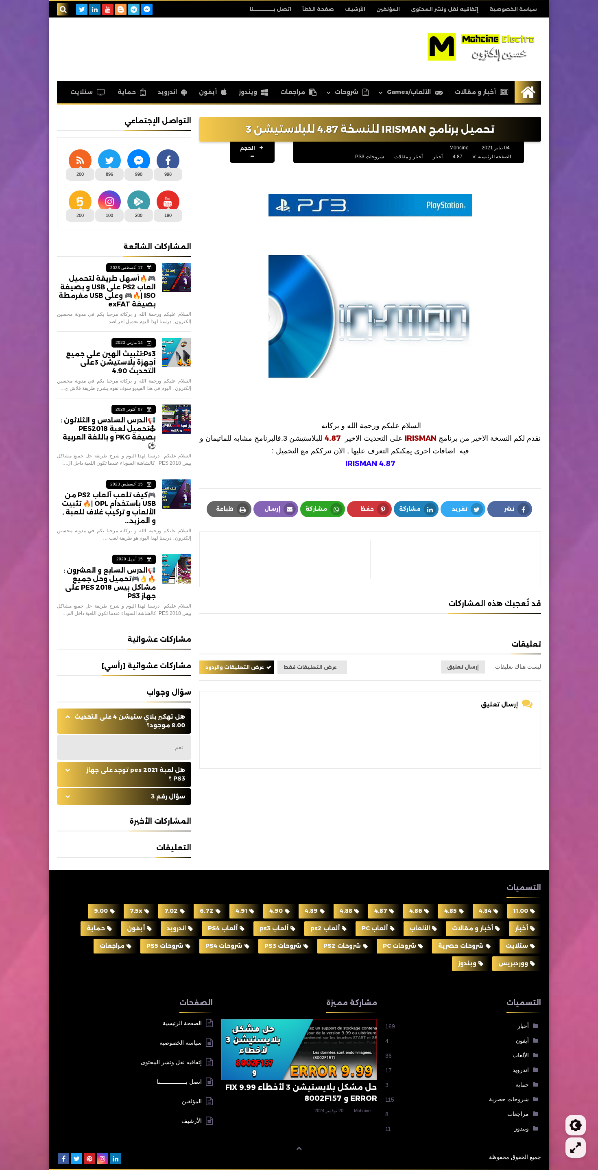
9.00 (101, 910)
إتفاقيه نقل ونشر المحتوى (444, 9)
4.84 (485, 910)
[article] (289, 559)
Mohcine (362, 1110)
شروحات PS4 (223, 945)
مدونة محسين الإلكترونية (450, 1157)
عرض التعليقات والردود (234, 667)
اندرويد (167, 92)
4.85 (450, 910)
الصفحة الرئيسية (494, 157)
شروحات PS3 (369, 157)
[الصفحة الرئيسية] (528, 92)
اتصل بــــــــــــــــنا (270, 9)
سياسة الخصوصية (513, 9)
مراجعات (292, 92)
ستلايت (81, 92)
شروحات (346, 92)
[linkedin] (94, 9)
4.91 (241, 910)
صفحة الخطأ (318, 9)
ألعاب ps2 (325, 928)
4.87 (458, 157)
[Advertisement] (205, 48)
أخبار (438, 157)
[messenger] (147, 9)
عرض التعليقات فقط (310, 667)
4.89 (311, 910)
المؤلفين (388, 9)
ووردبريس (513, 963)
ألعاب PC (375, 928)
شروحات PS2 (342, 945)
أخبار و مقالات (475, 92)
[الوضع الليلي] (575, 1125)
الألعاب (420, 928)
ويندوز (248, 92)
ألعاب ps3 (274, 928)
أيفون (208, 92)
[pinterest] (89, 1158)
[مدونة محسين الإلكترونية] (482, 47)
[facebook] (63, 1158)
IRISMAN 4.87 (370, 463)
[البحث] (63, 9)
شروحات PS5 (164, 945)
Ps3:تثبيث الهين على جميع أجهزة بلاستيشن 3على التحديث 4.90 (111, 362)
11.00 (520, 910)
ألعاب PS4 (223, 928)
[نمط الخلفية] (575, 1147)
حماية (127, 92)
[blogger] (121, 9)
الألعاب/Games (409, 92)
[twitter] (81, 9)
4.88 (346, 910)
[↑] (299, 1148)
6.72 (207, 910)
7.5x (136, 910)
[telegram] (134, 9)
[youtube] (107, 9)
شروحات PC (399, 945)
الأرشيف (355, 9)
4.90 (276, 910)
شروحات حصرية (461, 945)
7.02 (171, 910)
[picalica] (128, 1158)
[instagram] (102, 1158)
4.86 (415, 910)
